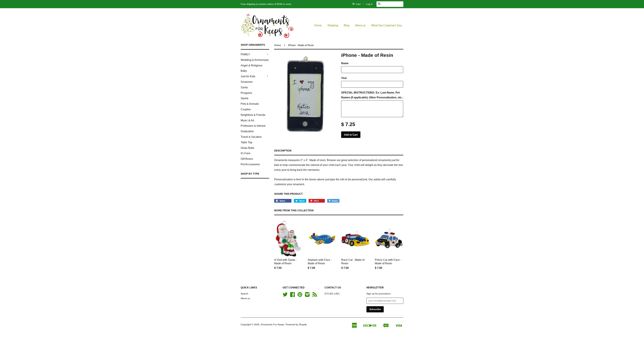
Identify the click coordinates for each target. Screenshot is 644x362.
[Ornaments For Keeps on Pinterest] (299, 295)
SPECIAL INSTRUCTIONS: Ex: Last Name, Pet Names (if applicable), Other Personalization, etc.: (372, 95)
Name (344, 63)
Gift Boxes (247, 158)
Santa (244, 87)
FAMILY (245, 54)
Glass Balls (247, 147)
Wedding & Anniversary (255, 59)
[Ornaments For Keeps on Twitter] (285, 295)
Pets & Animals (250, 103)
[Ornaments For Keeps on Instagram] (307, 295)
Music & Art (247, 120)
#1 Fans (245, 153)
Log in (369, 4)
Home (318, 25)
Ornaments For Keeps (272, 324)
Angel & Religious (251, 65)
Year (344, 78)
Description (282, 150)
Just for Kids (248, 76)
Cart (358, 4)
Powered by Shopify (296, 324)
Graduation (247, 131)
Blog (346, 25)
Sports (244, 98)
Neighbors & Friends (253, 114)
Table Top (246, 142)
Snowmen (247, 81)
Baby (244, 70)
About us (360, 25)
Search (244, 293)
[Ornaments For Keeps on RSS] (314, 295)
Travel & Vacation (251, 136)
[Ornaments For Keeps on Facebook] (292, 295)
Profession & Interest (253, 125)
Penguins (246, 93)
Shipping (332, 25)
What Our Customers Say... (387, 25)
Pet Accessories (250, 164)
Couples (246, 109)
